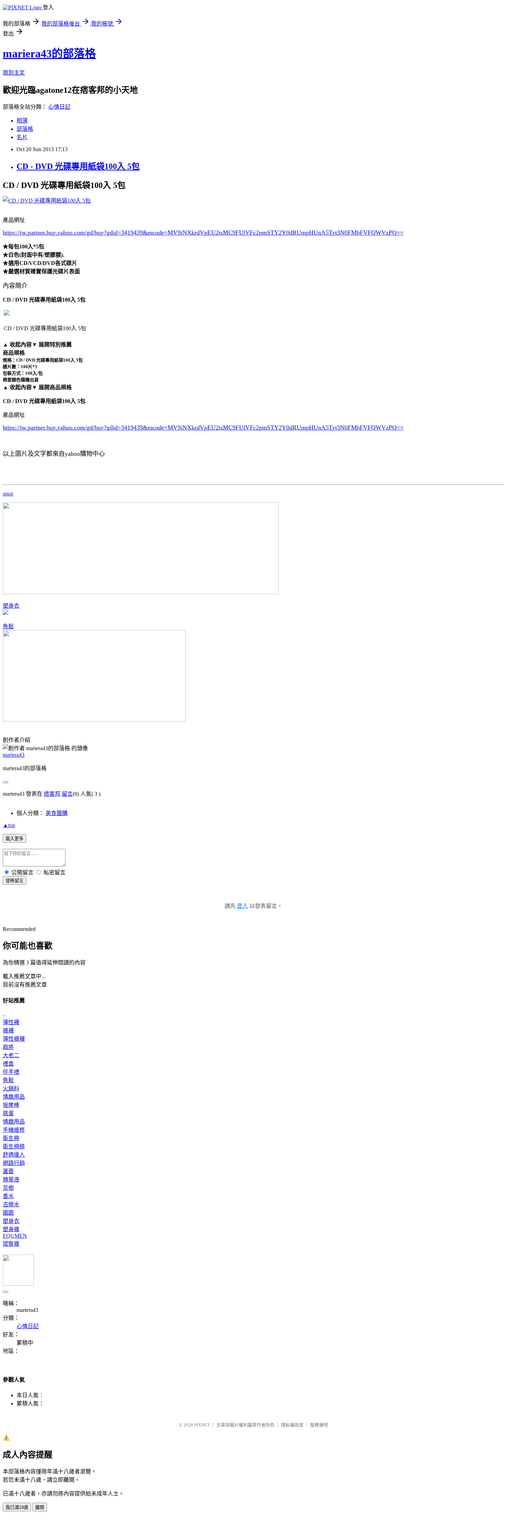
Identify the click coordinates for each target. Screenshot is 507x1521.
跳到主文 (14, 73)
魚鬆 (8, 626)
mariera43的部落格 (49, 53)
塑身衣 (11, 606)
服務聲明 (319, 1424)
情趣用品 (14, 1097)
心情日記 (59, 107)
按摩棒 (11, 1105)
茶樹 (8, 1188)
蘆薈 (8, 1171)
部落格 (25, 129)
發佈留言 (14, 880)
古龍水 (11, 1204)
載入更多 (14, 838)
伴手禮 (11, 1072)
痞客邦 (52, 794)
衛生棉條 (14, 1146)
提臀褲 (11, 1244)
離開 (39, 1507)
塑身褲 (11, 1229)
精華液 (11, 1180)
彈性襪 (11, 1022)
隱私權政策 (292, 1424)
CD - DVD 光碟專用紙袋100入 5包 (78, 166)
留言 (67, 794)
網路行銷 (14, 1163)
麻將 (8, 1047)
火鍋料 (11, 1088)
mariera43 (13, 755)
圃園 (8, 1213)
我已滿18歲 (17, 1507)
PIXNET (202, 1424)
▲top (9, 825)
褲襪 (8, 1030)
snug (8, 494)
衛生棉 (11, 1138)
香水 (8, 1196)
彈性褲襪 (14, 1039)
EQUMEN (15, 1236)
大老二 (11, 1055)
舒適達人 (14, 1155)
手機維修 (14, 1130)
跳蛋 (8, 1113)
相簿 (22, 121)
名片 (22, 137)
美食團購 (57, 813)
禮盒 (8, 1064)
